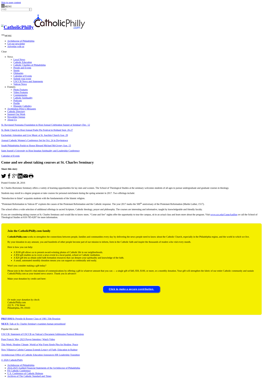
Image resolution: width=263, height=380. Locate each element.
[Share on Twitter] (3, 177)
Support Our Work (16, 114)
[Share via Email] (25, 177)
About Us (12, 119)
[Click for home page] (43, 27)
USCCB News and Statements (28, 81)
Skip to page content (11, 2)
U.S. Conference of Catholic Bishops (25, 373)
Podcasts (17, 100)
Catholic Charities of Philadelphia (29, 65)
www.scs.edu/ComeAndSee (223, 214)
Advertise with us (15, 46)
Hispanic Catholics (22, 106)
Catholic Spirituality (23, 98)
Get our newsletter (16, 43)
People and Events (22, 67)
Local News (19, 59)
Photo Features (20, 89)
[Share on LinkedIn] (20, 177)
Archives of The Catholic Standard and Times (29, 376)
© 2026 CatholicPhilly (12, 360)
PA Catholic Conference (19, 370)
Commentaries (20, 95)
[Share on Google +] (14, 177)
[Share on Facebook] (9, 177)
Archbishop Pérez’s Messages (21, 108)
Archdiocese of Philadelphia (20, 41)
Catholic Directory (16, 111)
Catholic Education (22, 62)
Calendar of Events (22, 76)
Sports (16, 70)
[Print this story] (31, 177)
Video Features (20, 92)
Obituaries (18, 73)
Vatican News (20, 84)
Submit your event (22, 78)
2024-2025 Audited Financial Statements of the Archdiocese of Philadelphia (43, 368)
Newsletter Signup (16, 117)
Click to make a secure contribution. (131, 289)
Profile (16, 103)
